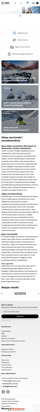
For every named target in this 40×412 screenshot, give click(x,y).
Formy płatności (6, 367)
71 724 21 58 (7, 381)
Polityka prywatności (8, 352)
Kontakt (4, 336)
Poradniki (6, 64)
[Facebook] (3, 392)
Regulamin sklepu (7, 349)
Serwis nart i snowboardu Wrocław (13, 341)
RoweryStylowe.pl (7, 409)
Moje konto (5, 360)
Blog (2, 333)
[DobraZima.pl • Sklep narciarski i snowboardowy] (5, 3)
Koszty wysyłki (6, 370)
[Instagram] (8, 392)
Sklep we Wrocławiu (8, 338)
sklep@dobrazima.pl (10, 386)
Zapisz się (20, 316)
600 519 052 (7, 384)
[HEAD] (20, 293)
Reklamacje (5, 362)
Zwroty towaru (6, 365)
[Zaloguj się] (21, 3)
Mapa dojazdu (6, 331)
